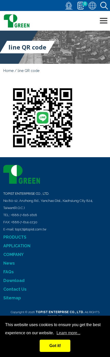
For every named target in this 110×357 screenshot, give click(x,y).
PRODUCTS (14, 237)
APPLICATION (16, 245)
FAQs (8, 271)
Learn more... (68, 333)
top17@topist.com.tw (30, 229)
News (9, 263)
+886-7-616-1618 (24, 215)
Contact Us (15, 289)
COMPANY (13, 254)
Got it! (55, 345)
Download (14, 280)
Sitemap (12, 298)
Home (8, 71)
